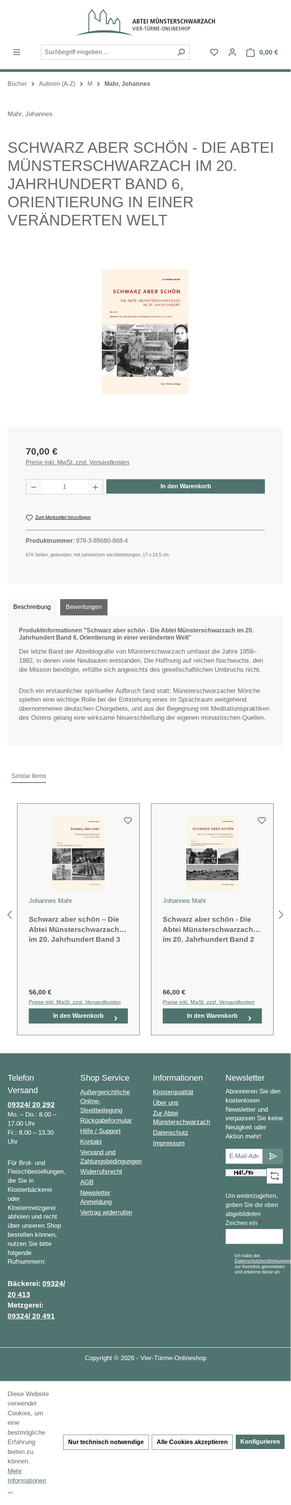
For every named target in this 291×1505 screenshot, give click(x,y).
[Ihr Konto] (232, 52)
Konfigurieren (260, 1441)
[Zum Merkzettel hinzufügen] (127, 822)
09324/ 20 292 (31, 1105)
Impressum (169, 1143)
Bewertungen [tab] (84, 607)
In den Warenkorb (185, 486)
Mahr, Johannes (30, 114)
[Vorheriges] (9, 915)
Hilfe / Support (100, 1131)
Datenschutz (170, 1132)
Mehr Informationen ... (27, 1481)
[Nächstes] (281, 915)
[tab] (32, 607)
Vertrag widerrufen (106, 1212)
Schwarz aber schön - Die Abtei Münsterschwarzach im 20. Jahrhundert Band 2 (208, 929)
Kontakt (91, 1141)
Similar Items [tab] (28, 776)
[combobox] (107, 52)
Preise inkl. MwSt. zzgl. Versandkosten (77, 462)
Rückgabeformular (106, 1120)
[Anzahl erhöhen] (96, 486)
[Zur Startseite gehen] (145, 22)
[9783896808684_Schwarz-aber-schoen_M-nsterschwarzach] (145, 331)
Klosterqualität (173, 1092)
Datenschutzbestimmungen (263, 1261)
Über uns (166, 1102)
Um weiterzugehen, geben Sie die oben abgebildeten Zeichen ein (252, 1209)
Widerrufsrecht (101, 1171)
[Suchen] (181, 52)
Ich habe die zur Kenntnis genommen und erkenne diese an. (263, 1264)
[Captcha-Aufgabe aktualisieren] (274, 1176)
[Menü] (17, 52)
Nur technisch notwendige (106, 1442)
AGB (86, 1182)
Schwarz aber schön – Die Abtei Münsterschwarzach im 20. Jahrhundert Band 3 (74, 929)
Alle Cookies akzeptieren (192, 1442)
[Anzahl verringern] (34, 486)
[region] (145, 331)
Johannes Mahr (50, 900)
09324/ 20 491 (31, 1316)
